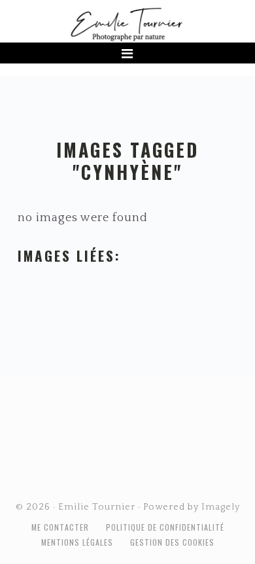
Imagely (220, 507)
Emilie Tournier (127, 23)
